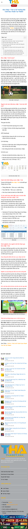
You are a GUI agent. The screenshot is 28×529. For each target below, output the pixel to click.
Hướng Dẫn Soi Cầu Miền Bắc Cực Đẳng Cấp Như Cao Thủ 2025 (15, 418)
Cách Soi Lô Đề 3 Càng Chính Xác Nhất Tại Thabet (14, 358)
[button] (2, 2)
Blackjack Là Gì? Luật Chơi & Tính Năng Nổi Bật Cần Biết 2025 (15, 402)
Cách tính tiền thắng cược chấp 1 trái (10, 42)
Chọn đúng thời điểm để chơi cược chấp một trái (13, 50)
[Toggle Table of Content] (24, 37)
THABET (3, 458)
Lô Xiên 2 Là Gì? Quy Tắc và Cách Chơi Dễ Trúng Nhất (16, 364)
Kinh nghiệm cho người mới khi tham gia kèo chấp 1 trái (13, 48)
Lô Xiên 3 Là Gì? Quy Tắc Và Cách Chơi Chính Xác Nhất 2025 (15, 369)
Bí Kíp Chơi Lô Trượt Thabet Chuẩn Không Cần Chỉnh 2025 (15, 391)
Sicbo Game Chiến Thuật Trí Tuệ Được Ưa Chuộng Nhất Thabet (16, 434)
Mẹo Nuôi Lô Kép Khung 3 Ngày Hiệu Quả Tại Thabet (15, 375)
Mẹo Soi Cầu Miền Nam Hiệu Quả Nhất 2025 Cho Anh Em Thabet (16, 412)
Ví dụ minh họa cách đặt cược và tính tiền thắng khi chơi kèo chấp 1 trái (13, 45)
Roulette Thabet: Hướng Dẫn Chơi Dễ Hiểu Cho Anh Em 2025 (15, 429)
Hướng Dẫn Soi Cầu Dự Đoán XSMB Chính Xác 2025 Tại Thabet (15, 407)
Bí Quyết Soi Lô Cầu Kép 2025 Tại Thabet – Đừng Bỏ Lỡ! (15, 396)
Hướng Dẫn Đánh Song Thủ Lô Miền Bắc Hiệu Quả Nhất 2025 (15, 380)
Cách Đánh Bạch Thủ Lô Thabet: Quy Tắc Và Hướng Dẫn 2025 (15, 385)
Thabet (12, 28)
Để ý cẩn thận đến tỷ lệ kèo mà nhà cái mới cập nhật (14, 53)
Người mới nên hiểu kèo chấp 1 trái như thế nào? (13, 41)
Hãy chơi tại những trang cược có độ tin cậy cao (13, 54)
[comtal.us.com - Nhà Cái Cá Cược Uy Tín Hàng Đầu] (14, 2)
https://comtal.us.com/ (12, 504)
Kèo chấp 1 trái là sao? (7, 39)
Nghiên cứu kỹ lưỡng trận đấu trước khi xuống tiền (14, 51)
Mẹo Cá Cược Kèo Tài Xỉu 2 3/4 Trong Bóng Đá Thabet (15, 423)
